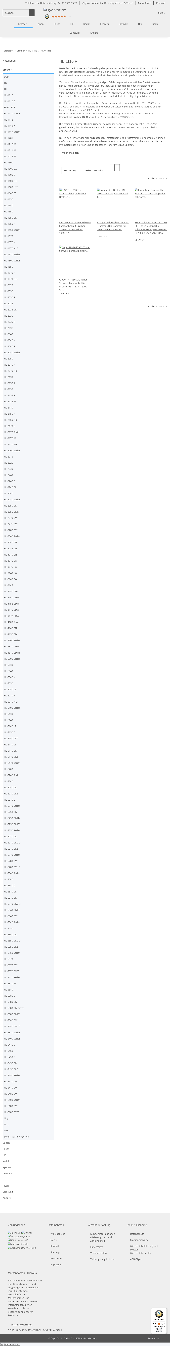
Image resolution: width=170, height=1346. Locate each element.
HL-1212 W (10, 156)
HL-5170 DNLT (12, 756)
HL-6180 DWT (11, 1112)
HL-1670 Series (12, 254)
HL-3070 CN (10, 554)
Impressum (56, 1264)
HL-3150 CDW (11, 597)
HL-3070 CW (10, 560)
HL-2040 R (9, 346)
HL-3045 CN (10, 548)
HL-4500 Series (12, 640)
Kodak (6, 1161)
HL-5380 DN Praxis (14, 1008)
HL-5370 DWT (11, 971)
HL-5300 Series (12, 873)
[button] (152, 13)
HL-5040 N (9, 677)
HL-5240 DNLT (12, 793)
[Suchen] (32, 12)
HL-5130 (8, 713)
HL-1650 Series (12, 229)
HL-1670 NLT (11, 248)
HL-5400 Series (12, 1038)
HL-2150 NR (10, 419)
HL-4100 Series (12, 622)
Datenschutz (137, 1233)
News (53, 1240)
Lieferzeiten (96, 1246)
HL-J (6, 1118)
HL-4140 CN (10, 628)
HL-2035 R (9, 321)
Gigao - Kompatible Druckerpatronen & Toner (107, 3)
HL (5, 82)
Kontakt (160, 3)
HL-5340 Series (12, 922)
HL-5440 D (9, 1044)
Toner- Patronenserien (16, 1136)
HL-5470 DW (10, 1081)
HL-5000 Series (12, 658)
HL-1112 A (9, 125)
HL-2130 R (9, 383)
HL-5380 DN (10, 1001)
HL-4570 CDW (11, 646)
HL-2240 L (9, 493)
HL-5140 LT (10, 726)
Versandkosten (98, 1253)
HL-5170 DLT (11, 744)
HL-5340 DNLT (12, 910)
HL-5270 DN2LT (12, 842)
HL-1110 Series (12, 113)
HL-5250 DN (10, 811)
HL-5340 (8, 879)
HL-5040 (8, 671)
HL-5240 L (9, 799)
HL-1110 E (9, 101)
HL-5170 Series (12, 762)
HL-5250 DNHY (12, 818)
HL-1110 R (9, 107)
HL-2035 (8, 315)
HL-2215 (8, 456)
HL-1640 (8, 205)
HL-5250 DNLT (12, 824)
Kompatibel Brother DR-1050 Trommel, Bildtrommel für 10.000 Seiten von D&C (113, 226)
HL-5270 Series (12, 854)
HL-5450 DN (10, 1063)
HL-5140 (8, 720)
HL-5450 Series (12, 1075)
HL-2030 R (9, 297)
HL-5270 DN (10, 836)
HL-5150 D (9, 732)
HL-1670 (8, 236)
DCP (6, 76)
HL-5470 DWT (11, 1087)
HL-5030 (8, 664)
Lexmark (7, 1173)
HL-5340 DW (10, 916)
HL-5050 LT (10, 689)
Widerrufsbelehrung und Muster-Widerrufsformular (144, 1249)
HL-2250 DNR (11, 511)
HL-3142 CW (10, 579)
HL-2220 (8, 462)
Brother (7, 69)
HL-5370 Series (12, 977)
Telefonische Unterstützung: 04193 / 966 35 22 (51, 3)
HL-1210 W (10, 144)
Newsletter (56, 1258)
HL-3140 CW (10, 573)
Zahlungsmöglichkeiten (103, 1259)
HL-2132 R (9, 395)
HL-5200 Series (12, 775)
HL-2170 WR (10, 444)
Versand (57, 1329)
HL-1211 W (10, 150)
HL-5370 (8, 959)
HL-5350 (8, 928)
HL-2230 (8, 468)
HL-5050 (8, 683)
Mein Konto (144, 3)
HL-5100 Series (12, 707)
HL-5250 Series (12, 830)
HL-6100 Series (12, 1099)
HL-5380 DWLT (12, 1026)
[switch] (159, 1330)
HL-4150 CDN (11, 634)
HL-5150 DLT (11, 738)
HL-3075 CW (10, 566)
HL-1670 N (9, 242)
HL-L (6, 1124)
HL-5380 (8, 989)
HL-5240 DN (10, 787)
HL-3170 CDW (11, 609)
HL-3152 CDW (11, 603)
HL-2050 (8, 358)
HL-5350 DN (10, 934)
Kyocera (7, 1167)
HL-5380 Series (12, 1032)
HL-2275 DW (10, 524)
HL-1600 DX (10, 168)
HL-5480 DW (10, 1093)
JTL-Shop (163, 1338)
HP (4, 1155)
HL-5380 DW (10, 1020)
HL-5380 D (9, 995)
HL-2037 (8, 328)
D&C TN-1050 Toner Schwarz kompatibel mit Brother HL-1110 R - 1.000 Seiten (75, 226)
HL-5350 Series (12, 952)
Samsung (8, 1191)
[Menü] (165, 1310)
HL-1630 (8, 199)
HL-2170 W (10, 438)
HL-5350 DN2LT (12, 940)
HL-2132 (8, 389)
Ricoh (6, 1185)
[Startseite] (10, 24)
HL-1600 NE (10, 180)
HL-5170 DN (10, 750)
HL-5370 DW (10, 965)
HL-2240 (8, 475)
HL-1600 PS (10, 193)
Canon (6, 1142)
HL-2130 (8, 377)
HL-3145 (8, 585)
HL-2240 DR (10, 487)
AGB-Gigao (136, 1259)
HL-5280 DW (10, 861)
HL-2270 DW (10, 517)
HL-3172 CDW (11, 615)
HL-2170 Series (12, 432)
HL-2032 (8, 303)
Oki (4, 1179)
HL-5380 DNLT (12, 1014)
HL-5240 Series (12, 805)
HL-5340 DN (10, 897)
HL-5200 (8, 769)
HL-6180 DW (10, 1106)
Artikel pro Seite (94, 170)
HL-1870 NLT (11, 278)
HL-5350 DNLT (12, 946)
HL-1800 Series (12, 260)
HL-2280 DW (10, 530)
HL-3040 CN (10, 542)
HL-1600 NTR (11, 187)
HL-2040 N (9, 340)
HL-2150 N (9, 413)
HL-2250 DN (10, 505)
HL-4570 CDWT (12, 652)
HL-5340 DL (10, 891)
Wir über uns (57, 1233)
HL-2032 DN (10, 309)
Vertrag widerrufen (21, 1324)
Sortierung (70, 170)
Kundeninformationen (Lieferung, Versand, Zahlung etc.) (102, 1237)
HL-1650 (8, 211)
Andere (7, 1197)
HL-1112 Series (12, 131)
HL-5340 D (9, 885)
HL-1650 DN (10, 217)
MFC (6, 1130)
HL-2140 (8, 407)
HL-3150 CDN (11, 591)
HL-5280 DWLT (12, 867)
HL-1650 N (9, 223)
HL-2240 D (9, 481)
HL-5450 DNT (11, 1069)
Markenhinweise (139, 1240)
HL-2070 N (9, 364)
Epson (6, 1148)
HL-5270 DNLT (12, 848)
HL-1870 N (9, 272)
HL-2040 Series (12, 352)
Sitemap (55, 1252)
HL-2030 (8, 291)
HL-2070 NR (10, 370)
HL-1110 (8, 95)
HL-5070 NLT (11, 701)
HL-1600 (8, 162)
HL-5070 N (9, 695)
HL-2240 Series (12, 499)
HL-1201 (8, 138)
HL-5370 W (10, 983)
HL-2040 (8, 334)
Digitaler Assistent (10, 1344)
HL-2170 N (9, 426)
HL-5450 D (9, 1057)
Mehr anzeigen (70, 152)
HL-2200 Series (12, 450)
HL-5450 (8, 1050)
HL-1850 (8, 266)
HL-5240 (8, 781)
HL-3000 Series (12, 536)
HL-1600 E (9, 174)
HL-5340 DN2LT (12, 903)
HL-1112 (8, 119)
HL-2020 (8, 285)
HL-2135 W (10, 401)
